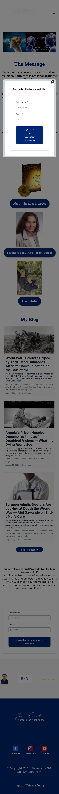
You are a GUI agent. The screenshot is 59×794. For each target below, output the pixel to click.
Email (19, 114)
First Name (22, 102)
